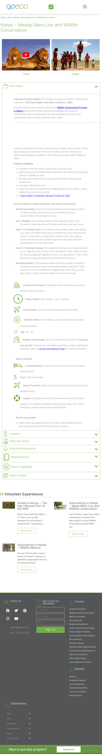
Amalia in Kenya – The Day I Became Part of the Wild (32, 506)
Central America (13, 728)
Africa (9, 17)
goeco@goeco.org (19, 627)
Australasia (11, 723)
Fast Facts (16, 86)
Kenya (16, 17)
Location (14, 434)
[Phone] (51, 7)
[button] (51, 86)
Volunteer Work (19, 441)
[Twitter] (16, 610)
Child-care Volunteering (78, 654)
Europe (9, 733)
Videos (26, 74)
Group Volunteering (76, 684)
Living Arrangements (22, 448)
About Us (72, 676)
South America (12, 738)
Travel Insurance (75, 695)
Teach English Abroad (77, 658)
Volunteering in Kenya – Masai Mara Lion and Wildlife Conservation (84, 506)
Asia (8, 719)
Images (75, 74)
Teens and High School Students (82, 635)
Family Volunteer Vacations (79, 632)
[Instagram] (7, 618)
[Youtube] (16, 618)
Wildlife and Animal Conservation (81, 613)
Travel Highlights (21, 467)
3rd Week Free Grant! (77, 609)
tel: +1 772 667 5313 (19, 632)
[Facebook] (7, 610)
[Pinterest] (24, 610)
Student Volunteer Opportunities (81, 628)
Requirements (20, 457)
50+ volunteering (75, 639)
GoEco (3, 17)
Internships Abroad (76, 643)
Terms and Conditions (77, 692)
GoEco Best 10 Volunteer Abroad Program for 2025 (45, 195)
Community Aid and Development (82, 651)
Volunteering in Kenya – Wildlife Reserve (31, 546)
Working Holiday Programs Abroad (82, 647)
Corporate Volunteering (78, 688)
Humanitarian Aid (75, 620)
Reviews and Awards (77, 680)
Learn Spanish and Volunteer (80, 662)
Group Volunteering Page (52, 348)
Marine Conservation (77, 617)
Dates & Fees (17, 475)
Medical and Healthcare (78, 624)
